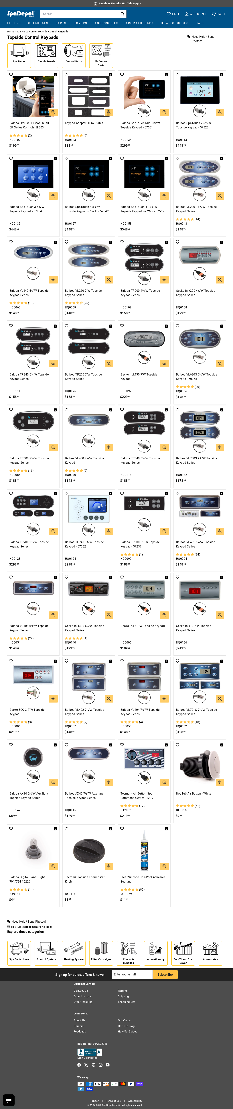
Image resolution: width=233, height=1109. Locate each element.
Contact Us (81, 990)
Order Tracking (83, 1002)
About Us (80, 1020)
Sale (200, 23)
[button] (18, 135)
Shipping (123, 996)
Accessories (107, 23)
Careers (79, 1026)
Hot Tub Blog (126, 1026)
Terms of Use (113, 1101)
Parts (61, 23)
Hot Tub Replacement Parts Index (31, 926)
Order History (82, 996)
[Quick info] (56, 74)
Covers (80, 23)
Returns (123, 990)
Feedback (80, 1031)
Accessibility (135, 1101)
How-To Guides (175, 23)
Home (10, 31)
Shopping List (126, 1002)
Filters (14, 23)
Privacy (95, 1101)
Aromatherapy (140, 23)
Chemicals (38, 23)
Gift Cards (124, 1020)
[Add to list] (11, 74)
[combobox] (83, 14)
